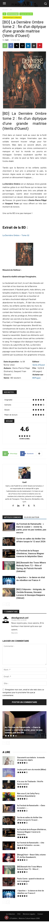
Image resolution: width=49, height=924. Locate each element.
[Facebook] (10, 45)
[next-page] (8, 604)
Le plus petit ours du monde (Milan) (31, 770)
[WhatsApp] (5, 45)
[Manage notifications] (7, 918)
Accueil (5, 9)
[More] (39, 453)
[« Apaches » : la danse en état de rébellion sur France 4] (9, 580)
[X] (16, 45)
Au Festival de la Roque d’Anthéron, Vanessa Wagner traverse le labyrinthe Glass (30, 553)
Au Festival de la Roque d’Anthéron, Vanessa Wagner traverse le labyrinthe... (31, 831)
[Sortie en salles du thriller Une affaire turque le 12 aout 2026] (9, 541)
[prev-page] (4, 604)
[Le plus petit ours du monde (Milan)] (9, 773)
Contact (40, 914)
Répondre (14, 633)
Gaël (6, 40)
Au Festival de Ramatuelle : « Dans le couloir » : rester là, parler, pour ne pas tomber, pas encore (23, 730)
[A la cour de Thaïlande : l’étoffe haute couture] (9, 785)
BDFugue (36, 378)
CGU (18, 914)
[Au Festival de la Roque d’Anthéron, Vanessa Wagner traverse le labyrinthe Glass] (9, 553)
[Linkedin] (28, 45)
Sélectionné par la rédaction (12, 17)
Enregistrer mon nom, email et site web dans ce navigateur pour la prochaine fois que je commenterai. (23, 692)
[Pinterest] (39, 45)
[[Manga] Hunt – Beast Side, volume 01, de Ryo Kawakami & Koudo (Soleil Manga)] (9, 858)
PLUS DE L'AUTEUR (31, 517)
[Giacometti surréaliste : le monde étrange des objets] (9, 761)
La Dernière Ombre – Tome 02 (16, 235)
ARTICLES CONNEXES (12, 517)
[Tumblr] (30, 505)
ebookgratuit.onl (19, 618)
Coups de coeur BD (26, 14)
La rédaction (10, 914)
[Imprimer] (33, 45)
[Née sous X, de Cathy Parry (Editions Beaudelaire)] (9, 796)
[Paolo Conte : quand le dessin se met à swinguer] (9, 882)
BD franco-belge (13, 14)
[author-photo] (24, 479)
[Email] (22, 45)
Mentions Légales (29, 914)
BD (11, 9)
